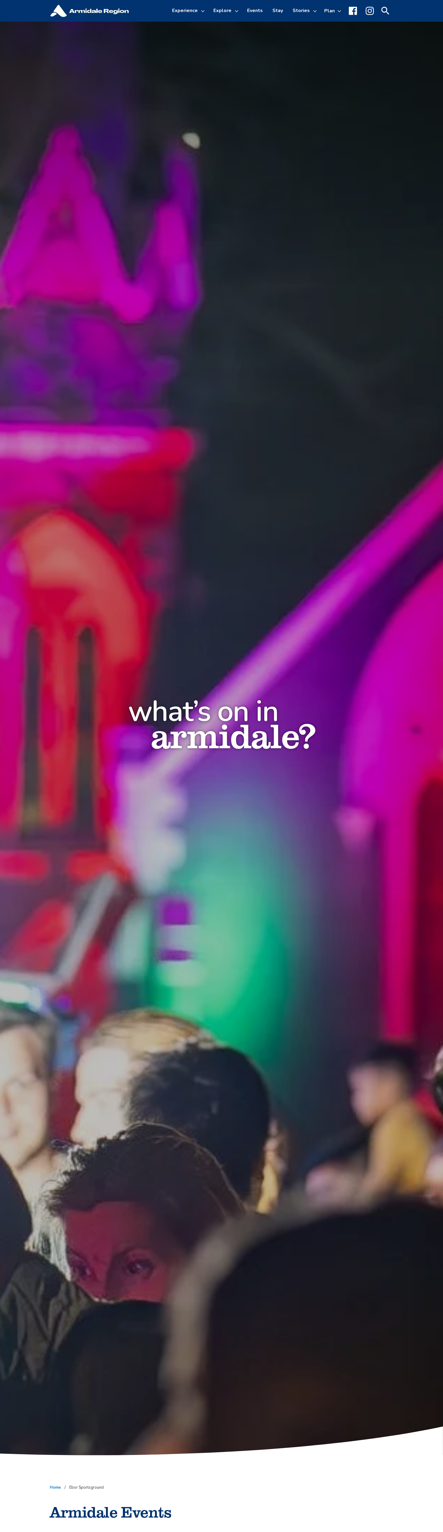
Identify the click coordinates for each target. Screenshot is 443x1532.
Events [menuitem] (255, 10)
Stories (301, 10)
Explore (222, 10)
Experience (185, 10)
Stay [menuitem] (277, 10)
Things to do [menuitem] (191, 43)
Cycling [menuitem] (185, 57)
